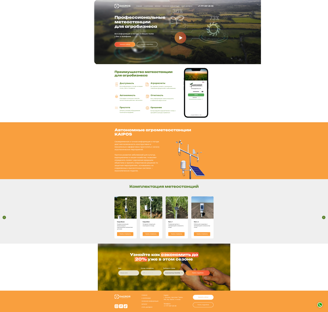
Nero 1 (170, 222)
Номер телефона (147, 268)
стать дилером (186, 6)
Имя (119, 268)
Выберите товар (169, 268)
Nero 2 (196, 222)
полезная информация (171, 6)
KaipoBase (121, 222)
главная (139, 6)
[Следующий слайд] (323, 217)
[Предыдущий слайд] (4, 217)
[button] (125, 44)
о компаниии (148, 6)
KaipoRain (146, 222)
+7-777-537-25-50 (205, 6)
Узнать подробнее (198, 273)
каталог (158, 6)
